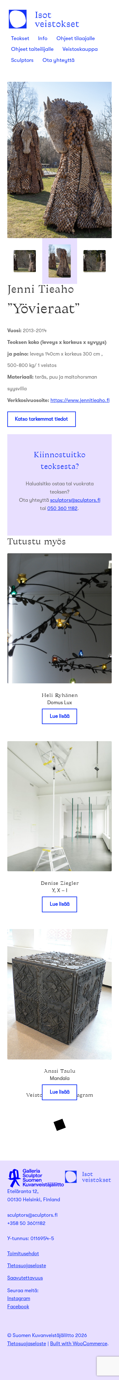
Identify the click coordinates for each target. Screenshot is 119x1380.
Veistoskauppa (80, 49)
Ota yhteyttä (59, 60)
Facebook (18, 1307)
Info (42, 38)
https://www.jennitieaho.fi (79, 400)
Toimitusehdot (23, 1254)
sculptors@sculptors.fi (75, 500)
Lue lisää (59, 716)
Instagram (18, 1298)
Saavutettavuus (25, 1278)
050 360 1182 (62, 508)
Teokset (20, 38)
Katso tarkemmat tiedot (41, 419)
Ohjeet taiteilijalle (32, 49)
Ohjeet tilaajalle (75, 38)
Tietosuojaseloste (26, 1266)
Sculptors (22, 60)
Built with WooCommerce (78, 1344)
